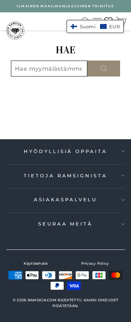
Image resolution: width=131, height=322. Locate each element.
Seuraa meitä (65, 224)
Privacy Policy (95, 263)
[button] (95, 26)
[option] (65, 6)
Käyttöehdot (36, 263)
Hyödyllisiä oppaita (65, 151)
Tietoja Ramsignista (65, 175)
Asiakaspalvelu (66, 199)
